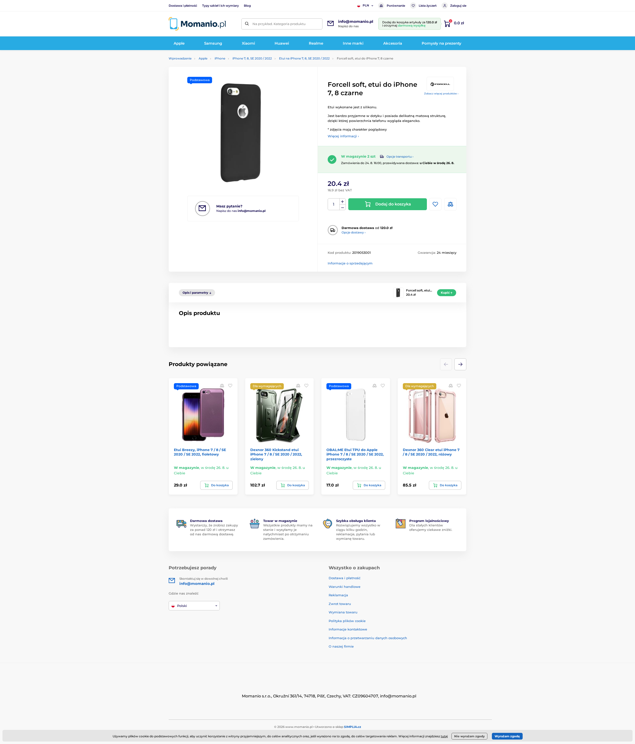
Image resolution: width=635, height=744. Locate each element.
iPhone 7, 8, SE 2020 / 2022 (252, 58)
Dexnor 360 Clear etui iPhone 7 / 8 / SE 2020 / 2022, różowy (431, 452)
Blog (247, 5)
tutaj (444, 736)
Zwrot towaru (340, 604)
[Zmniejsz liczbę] (343, 207)
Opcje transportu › (399, 156)
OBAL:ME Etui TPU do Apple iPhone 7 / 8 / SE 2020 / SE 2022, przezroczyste (355, 454)
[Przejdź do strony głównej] (197, 23)
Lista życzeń (428, 5)
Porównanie (396, 5)
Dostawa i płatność (183, 5)
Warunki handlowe (344, 587)
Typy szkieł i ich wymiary (220, 5)
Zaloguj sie (458, 5)
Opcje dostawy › (354, 232)
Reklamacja (338, 595)
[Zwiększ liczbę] (343, 201)
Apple (203, 58)
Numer (334, 204)
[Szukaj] (247, 23)
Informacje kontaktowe (348, 629)
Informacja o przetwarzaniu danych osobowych (368, 638)
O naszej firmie (341, 646)
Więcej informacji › (343, 136)
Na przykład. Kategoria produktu (279, 24)
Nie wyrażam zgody (469, 736)
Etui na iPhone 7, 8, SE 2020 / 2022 (304, 58)
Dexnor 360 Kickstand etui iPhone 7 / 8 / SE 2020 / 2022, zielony (276, 454)
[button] (460, 364)
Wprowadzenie (180, 58)
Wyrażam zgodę (507, 736)
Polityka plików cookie (347, 621)
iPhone (220, 58)
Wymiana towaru (343, 612)
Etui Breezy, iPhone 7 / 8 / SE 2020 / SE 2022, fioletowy (200, 452)
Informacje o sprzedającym (350, 263)
